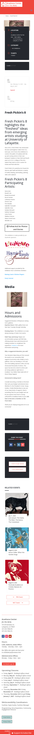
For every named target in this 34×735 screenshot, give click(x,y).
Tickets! (13, 55)
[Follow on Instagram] (6, 636)
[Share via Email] (22, 444)
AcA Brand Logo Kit (8, 664)
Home (7, 16)
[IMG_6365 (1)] (17, 306)
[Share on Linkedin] (18, 444)
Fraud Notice (7, 717)
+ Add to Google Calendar (17, 464)
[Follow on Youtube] (10, 636)
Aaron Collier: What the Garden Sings (16, 553)
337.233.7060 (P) (7, 629)
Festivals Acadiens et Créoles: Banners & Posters (16, 587)
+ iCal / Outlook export (17, 469)
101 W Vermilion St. (8, 625)
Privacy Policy (7, 721)
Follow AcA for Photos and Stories (18, 228)
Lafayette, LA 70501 (8, 627)
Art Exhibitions (16, 48)
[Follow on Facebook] (3, 636)
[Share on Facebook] (11, 444)
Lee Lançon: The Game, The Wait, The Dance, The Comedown (16, 520)
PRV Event (19, 597)
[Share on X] (15, 444)
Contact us (15, 345)
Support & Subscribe (22, 733)
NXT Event (16, 603)
